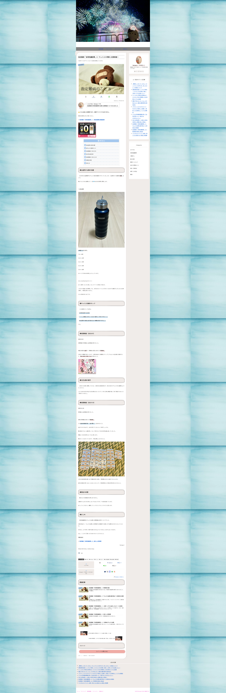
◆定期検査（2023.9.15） (91, 151)
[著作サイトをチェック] (105, 571)
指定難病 (112, 559)
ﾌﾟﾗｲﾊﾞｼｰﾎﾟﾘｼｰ (95, 691)
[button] (117, 97)
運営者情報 (89, 691)
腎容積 (117, 559)
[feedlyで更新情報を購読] (112, 571)
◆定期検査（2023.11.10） (91, 157)
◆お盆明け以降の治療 (90, 145)
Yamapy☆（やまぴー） (139, 65)
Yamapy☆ (92, 559)
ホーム (78, 691)
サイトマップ (83, 691)
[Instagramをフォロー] (110, 571)
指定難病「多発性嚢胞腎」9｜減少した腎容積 (90, 541)
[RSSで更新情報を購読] (114, 571)
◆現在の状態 (89, 160)
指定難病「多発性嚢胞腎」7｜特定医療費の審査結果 (92, 119)
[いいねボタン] (79, 553)
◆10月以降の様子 (90, 154)
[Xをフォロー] (107, 571)
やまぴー (101, 559)
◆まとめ (88, 163)
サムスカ (97, 559)
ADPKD (87, 559)
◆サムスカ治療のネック (91, 148)
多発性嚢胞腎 (82, 559)
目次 (101, 140)
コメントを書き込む (102, 651)
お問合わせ (101, 691)
